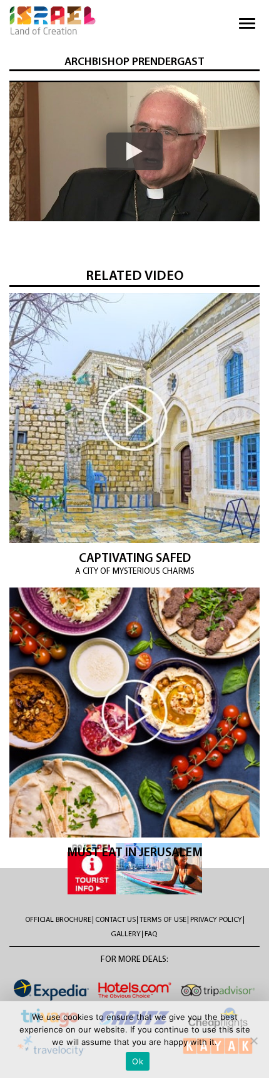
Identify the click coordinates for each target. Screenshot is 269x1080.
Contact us (115, 920)
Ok (137, 1061)
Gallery (126, 934)
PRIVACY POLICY (216, 920)
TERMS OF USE (163, 920)
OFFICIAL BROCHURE (58, 920)
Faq (151, 934)
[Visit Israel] (53, 20)
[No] (253, 1040)
